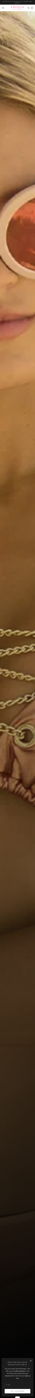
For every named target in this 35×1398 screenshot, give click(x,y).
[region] (17, 704)
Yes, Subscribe (17, 1391)
